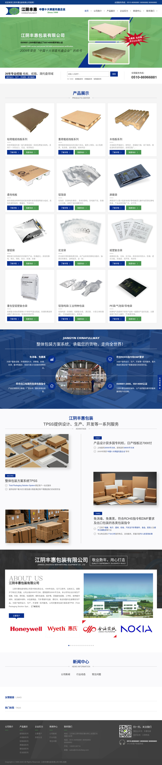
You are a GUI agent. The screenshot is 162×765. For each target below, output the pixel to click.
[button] (79, 65)
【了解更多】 (35, 606)
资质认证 (38, 737)
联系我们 (150, 10)
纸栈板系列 (79, 79)
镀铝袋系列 (24, 748)
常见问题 (96, 674)
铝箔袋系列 (97, 79)
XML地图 (62, 762)
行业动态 (81, 674)
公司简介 (98, 10)
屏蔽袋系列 (24, 745)
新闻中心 (137, 10)
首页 (87, 10)
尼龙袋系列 (24, 752)
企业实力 (124, 10)
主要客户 (16, 615)
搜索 (114, 74)
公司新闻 (65, 674)
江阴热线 (145, 735)
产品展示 (111, 10)
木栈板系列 (88, 79)
